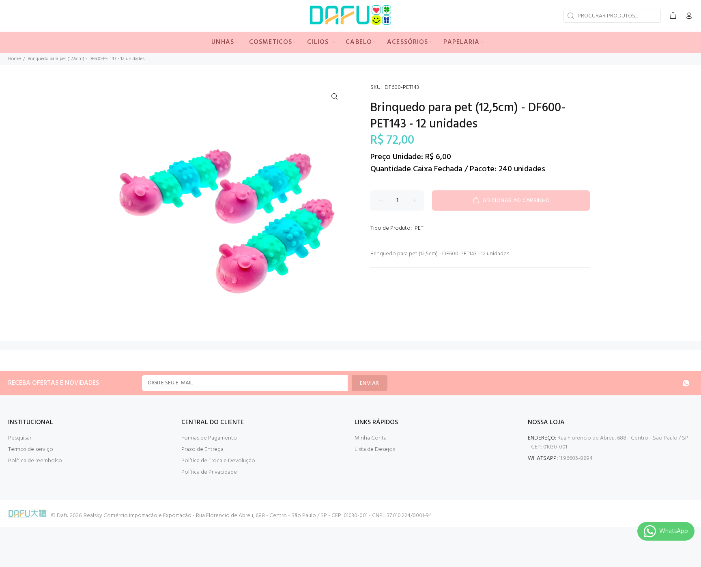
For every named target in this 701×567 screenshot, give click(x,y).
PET (419, 228)
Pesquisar (19, 438)
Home (14, 59)
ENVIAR (369, 383)
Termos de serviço (30, 449)
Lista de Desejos (375, 449)
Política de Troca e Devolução (218, 461)
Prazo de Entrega (202, 449)
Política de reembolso (35, 461)
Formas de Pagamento (209, 438)
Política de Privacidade (209, 472)
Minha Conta (371, 438)
